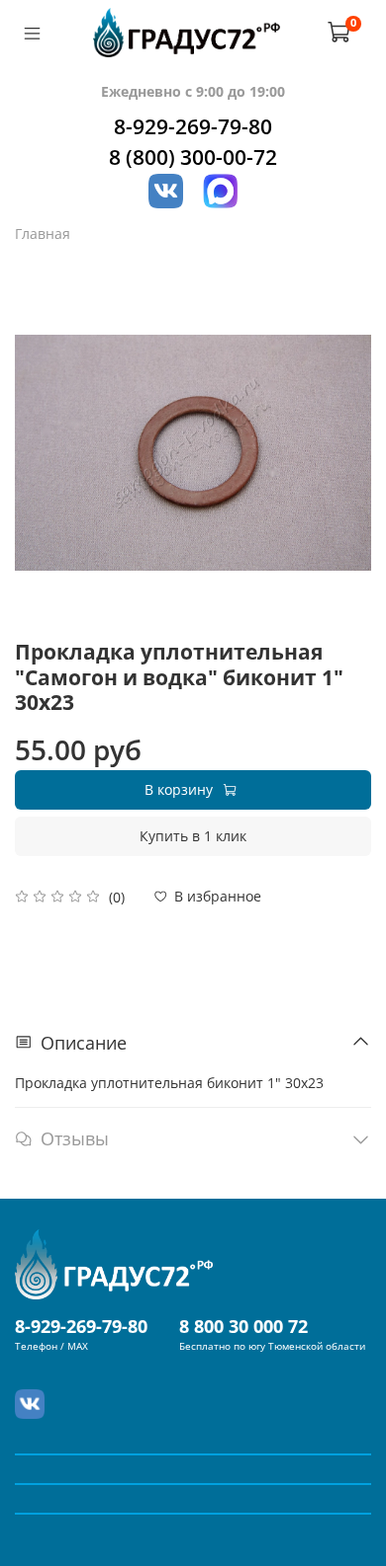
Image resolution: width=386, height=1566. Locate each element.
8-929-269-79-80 (193, 126)
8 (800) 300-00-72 (193, 157)
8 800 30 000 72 (243, 1326)
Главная (42, 233)
